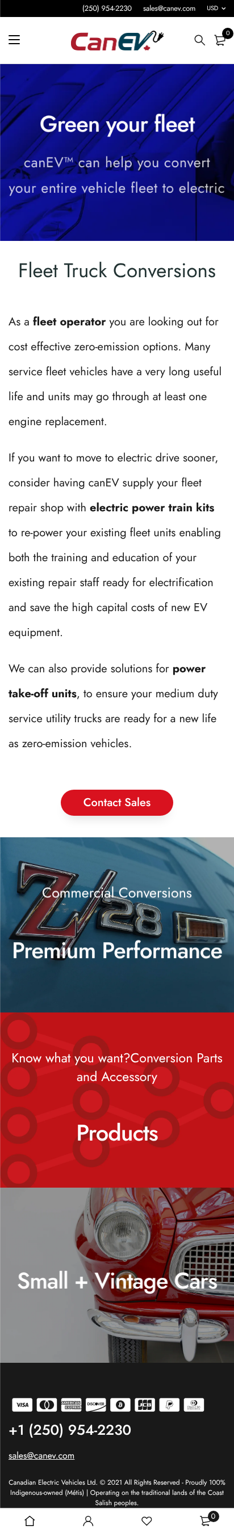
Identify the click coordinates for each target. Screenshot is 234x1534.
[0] (219, 40)
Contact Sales (117, 802)
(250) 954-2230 (107, 8)
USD (212, 8)
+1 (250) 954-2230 (70, 1430)
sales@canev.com (169, 8)
